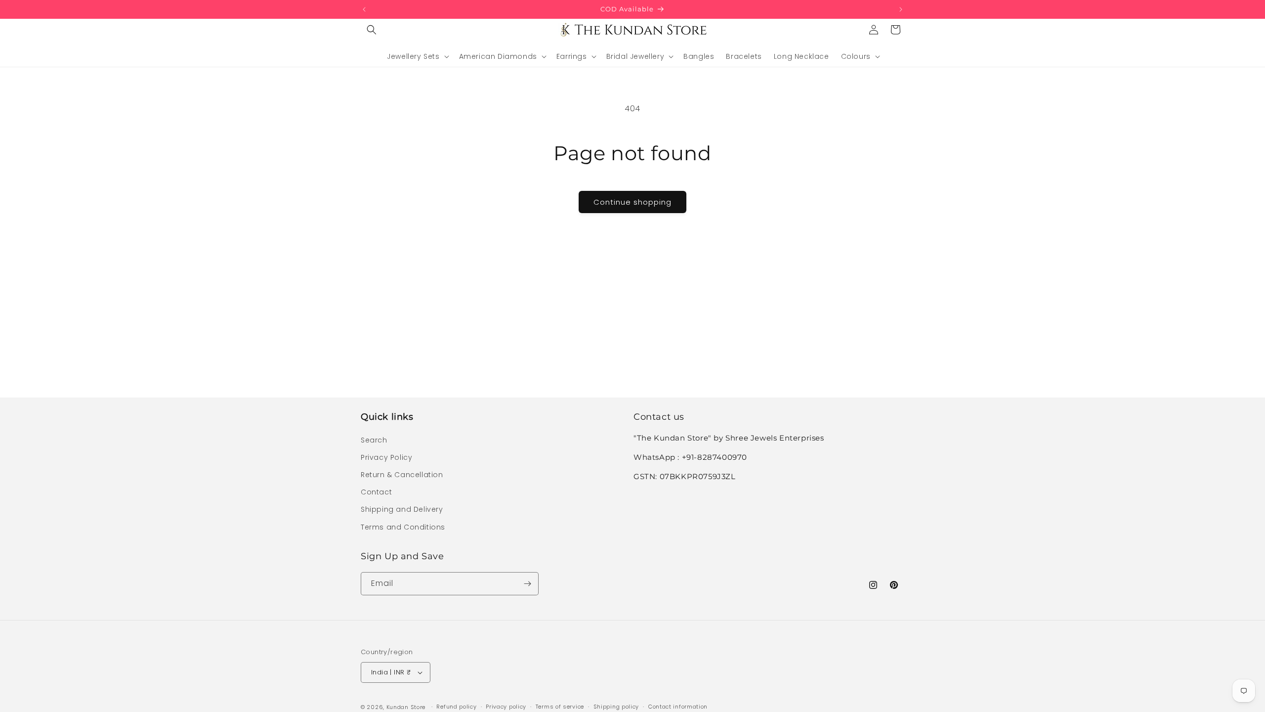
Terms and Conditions (403, 527)
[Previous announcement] (364, 9)
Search (374, 440)
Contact (376, 492)
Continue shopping (632, 202)
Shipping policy (616, 707)
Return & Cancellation (402, 475)
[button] (371, 30)
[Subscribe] (527, 583)
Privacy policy (506, 707)
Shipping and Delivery (402, 509)
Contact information (678, 707)
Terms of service (560, 707)
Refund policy (456, 707)
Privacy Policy (386, 457)
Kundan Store (405, 707)
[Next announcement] (901, 9)
